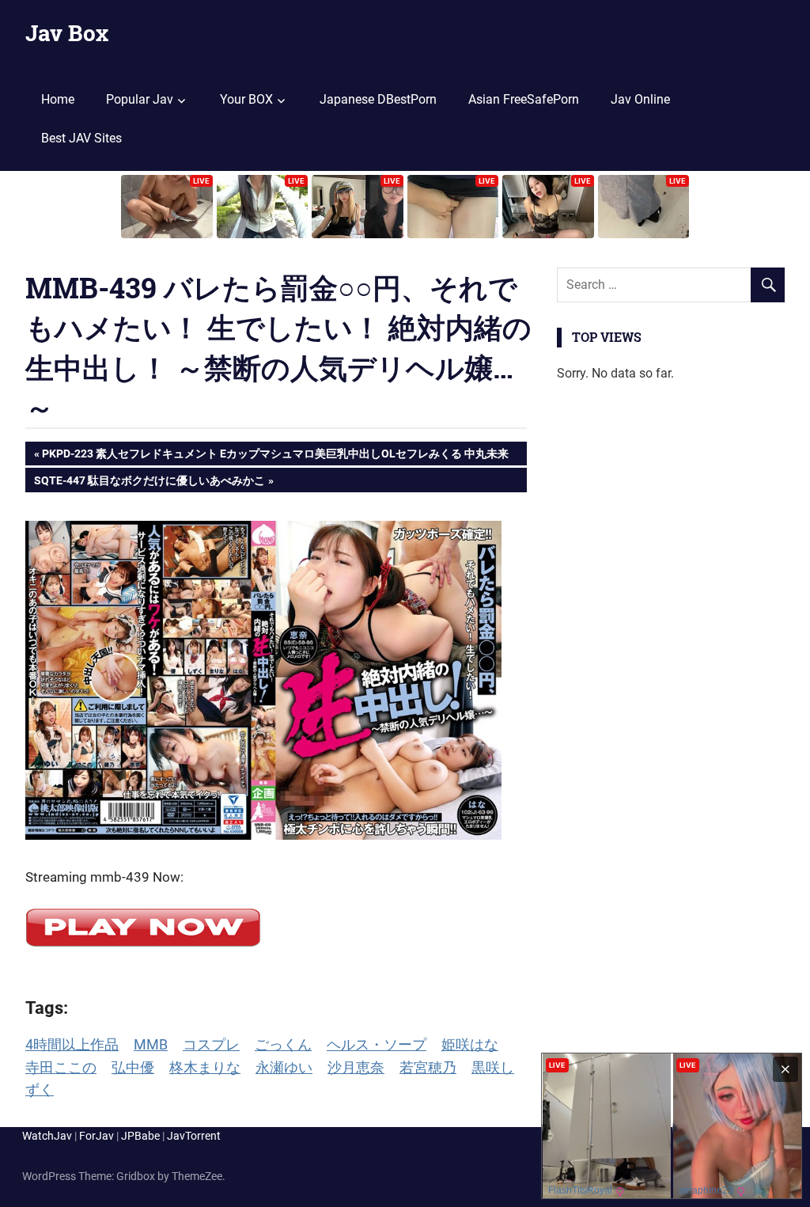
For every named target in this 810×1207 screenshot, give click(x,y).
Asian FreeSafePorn (523, 99)
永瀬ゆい (283, 1067)
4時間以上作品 (72, 1044)
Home (57, 99)
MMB (151, 1044)
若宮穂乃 (427, 1067)
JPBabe (140, 1135)
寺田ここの (61, 1067)
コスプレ (211, 1044)
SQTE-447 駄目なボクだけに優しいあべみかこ (149, 482)
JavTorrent (194, 1135)
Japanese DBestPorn (378, 99)
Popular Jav (139, 99)
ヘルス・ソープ (376, 1044)
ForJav (96, 1135)
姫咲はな (469, 1044)
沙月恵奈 (355, 1067)
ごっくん (283, 1044)
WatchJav (47, 1135)
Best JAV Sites (81, 138)
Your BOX (246, 99)
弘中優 (133, 1067)
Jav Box (66, 32)
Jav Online (640, 99)
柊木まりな (204, 1067)
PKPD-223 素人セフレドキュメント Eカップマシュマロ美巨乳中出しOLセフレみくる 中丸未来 (275, 456)
